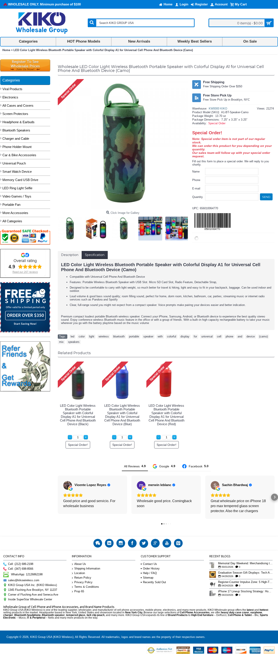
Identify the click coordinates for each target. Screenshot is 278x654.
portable (134, 336)
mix (61, 342)
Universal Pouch (14, 163)
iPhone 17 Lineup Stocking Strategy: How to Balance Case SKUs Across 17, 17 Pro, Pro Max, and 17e (245, 591)
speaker (148, 336)
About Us (80, 564)
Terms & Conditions (86, 586)
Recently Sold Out (154, 582)
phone (229, 336)
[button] (57, 497)
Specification (94, 255)
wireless (104, 336)
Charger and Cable (15, 138)
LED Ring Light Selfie (17, 188)
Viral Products (12, 89)
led (72, 336)
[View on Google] (67, 485)
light (91, 336)
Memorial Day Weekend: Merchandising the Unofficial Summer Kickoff (245, 563)
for (195, 336)
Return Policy (82, 577)
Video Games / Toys (16, 196)
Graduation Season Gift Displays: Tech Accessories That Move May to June (245, 572)
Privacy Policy (83, 582)
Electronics (10, 97)
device (251, 336)
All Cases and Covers (17, 105)
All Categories (12, 221)
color (82, 336)
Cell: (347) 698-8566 (20, 568)
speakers (73, 342)
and (240, 336)
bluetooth (119, 336)
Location (79, 573)
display (184, 336)
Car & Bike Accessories (19, 155)
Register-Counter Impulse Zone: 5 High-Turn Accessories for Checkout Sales (245, 582)
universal (207, 336)
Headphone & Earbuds (18, 122)
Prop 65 (79, 591)
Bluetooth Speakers (16, 130)
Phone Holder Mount (16, 147)
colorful (171, 336)
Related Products (74, 353)
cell (219, 336)
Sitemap (148, 577)
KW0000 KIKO (218, 108)
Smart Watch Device (17, 171)
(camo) (263, 336)
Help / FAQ (150, 573)
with (160, 336)
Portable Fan (11, 204)
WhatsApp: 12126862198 (27, 574)
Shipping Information (87, 568)
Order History (151, 568)
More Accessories (15, 213)
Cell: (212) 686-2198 (20, 564)
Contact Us (150, 564)
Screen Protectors (15, 114)
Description (69, 255)
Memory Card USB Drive (20, 180)
